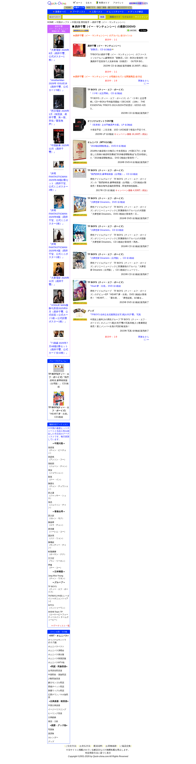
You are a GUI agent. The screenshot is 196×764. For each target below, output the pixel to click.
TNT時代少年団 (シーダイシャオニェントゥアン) (58, 598)
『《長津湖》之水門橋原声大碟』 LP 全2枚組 (110, 125)
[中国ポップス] (79, 8)
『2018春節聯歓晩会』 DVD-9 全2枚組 (107, 146)
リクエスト (127, 17)
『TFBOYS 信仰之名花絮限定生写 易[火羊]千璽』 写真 (115, 314)
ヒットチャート (116, 12)
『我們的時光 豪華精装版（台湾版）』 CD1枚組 (58, 380)
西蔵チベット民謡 (56, 686)
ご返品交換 (125, 746)
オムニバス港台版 (56, 654)
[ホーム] (68, 8)
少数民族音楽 (54, 678)
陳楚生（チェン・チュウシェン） (58, 486)
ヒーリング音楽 (55, 713)
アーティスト (79, 12)
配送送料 (98, 746)
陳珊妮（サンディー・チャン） (57, 545)
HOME (50, 22)
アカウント (118, 3)
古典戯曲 (52, 717)
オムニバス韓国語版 (57, 658)
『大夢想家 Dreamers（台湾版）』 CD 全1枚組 (111, 258)
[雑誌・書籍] (101, 8)
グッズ (51, 741)
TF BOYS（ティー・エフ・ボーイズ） (58, 589)
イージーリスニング (57, 709)
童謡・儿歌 (53, 721)
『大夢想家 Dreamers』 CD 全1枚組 (106, 230)
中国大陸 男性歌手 (80, 22)
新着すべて (60, 12)
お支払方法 (85, 746)
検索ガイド (115, 17)
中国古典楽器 (54, 705)
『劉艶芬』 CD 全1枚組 (100, 49)
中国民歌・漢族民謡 (57, 674)
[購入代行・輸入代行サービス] (119, 8)
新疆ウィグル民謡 (56, 690)
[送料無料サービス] (139, 4)
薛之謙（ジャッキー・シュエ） (57, 495)
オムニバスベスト (56, 646)
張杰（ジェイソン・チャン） (57, 505)
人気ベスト (97, 12)
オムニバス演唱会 (56, 650)
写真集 (51, 729)
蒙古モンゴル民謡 (56, 682)
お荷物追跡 (111, 746)
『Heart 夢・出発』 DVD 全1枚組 (105, 286)
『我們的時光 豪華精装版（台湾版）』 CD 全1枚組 (113, 174)
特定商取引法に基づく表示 (98, 753)
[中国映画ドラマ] (91, 8)
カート (79, 3)
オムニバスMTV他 (56, 662)
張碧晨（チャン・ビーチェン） (57, 450)
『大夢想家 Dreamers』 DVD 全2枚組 (107, 202)
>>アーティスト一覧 (60, 625)
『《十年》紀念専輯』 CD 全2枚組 (105, 93)
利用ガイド (104, 3)
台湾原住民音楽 (55, 670)
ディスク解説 (136, 12)
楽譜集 (51, 733)
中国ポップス (62, 22)
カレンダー (53, 737)
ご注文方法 (70, 746)
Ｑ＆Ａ (89, 3)
